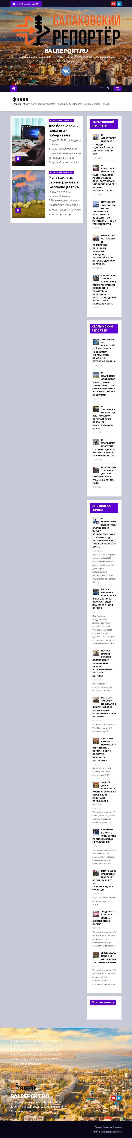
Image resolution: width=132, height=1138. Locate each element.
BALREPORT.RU (66, 51)
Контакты (117, 1127)
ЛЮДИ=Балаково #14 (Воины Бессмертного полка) (104, 917)
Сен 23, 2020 (60, 192)
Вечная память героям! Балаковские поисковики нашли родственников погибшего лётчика (102, 663)
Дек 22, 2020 (59, 140)
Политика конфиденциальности (106, 1131)
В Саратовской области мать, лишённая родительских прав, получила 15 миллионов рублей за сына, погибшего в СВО (104, 178)
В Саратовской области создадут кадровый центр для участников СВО (104, 144)
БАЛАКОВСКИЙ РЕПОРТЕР (61, 120)
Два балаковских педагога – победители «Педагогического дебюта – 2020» (65, 135)
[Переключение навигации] (101, 88)
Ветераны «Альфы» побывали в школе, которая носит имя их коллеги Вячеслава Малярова (104, 707)
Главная (16, 104)
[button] (109, 88)
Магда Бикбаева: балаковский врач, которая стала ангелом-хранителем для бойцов (104, 598)
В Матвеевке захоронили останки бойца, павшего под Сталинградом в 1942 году (104, 880)
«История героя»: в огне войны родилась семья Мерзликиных (104, 835)
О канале (107, 1127)
